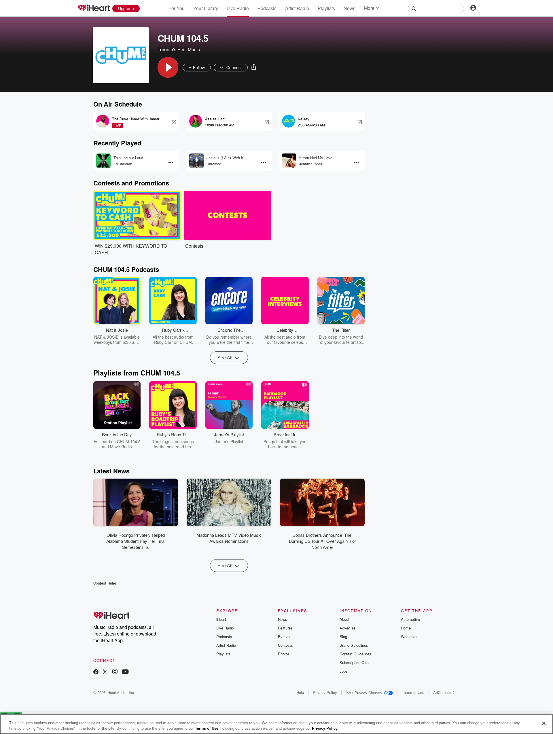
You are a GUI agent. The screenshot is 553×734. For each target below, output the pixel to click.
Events (284, 636)
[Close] (543, 723)
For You (176, 8)
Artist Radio (297, 8)
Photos (284, 654)
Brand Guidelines (354, 645)
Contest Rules (105, 583)
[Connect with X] (105, 672)
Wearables (409, 636)
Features (285, 628)
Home (406, 628)
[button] (168, 67)
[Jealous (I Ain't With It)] (196, 160)
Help (300, 692)
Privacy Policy (325, 692)
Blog (343, 636)
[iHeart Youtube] (125, 672)
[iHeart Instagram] (115, 672)
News (349, 8)
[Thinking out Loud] (103, 160)
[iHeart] (93, 8)
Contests (285, 645)
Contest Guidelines (355, 654)
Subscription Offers (356, 662)
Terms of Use (413, 692)
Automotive (410, 619)
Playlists (326, 8)
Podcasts (266, 8)
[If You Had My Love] (289, 160)
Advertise (347, 628)
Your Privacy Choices (364, 692)
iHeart (221, 619)
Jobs (344, 671)
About (344, 619)
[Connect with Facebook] (96, 672)
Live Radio (238, 8)
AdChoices (442, 692)
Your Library (205, 8)
